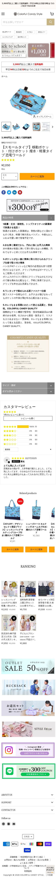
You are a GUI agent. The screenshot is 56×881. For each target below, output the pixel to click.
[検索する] (50, 22)
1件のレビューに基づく (14, 414)
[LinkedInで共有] (14, 192)
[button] (8, 160)
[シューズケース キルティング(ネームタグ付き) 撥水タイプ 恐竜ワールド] (36, 509)
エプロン (30, 32)
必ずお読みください (12, 391)
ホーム (4, 76)
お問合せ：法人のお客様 (38, 860)
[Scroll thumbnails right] (52, 127)
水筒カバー (41, 32)
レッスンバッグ (8, 37)
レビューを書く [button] (28, 418)
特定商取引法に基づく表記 (32, 857)
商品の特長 (8, 217)
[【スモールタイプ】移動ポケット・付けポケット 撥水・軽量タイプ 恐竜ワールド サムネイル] (6, 126)
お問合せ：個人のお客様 (14, 860)
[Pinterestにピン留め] (20, 192)
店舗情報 (13, 857)
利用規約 (28, 871)
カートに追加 (13, 549)
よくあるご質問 (26, 863)
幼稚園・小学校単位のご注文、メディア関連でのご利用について (26, 867)
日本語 (26, 836)
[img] (18, 458)
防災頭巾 (19, 32)
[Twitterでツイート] (9, 192)
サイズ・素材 (9, 385)
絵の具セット (22, 37)
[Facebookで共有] (3, 192)
